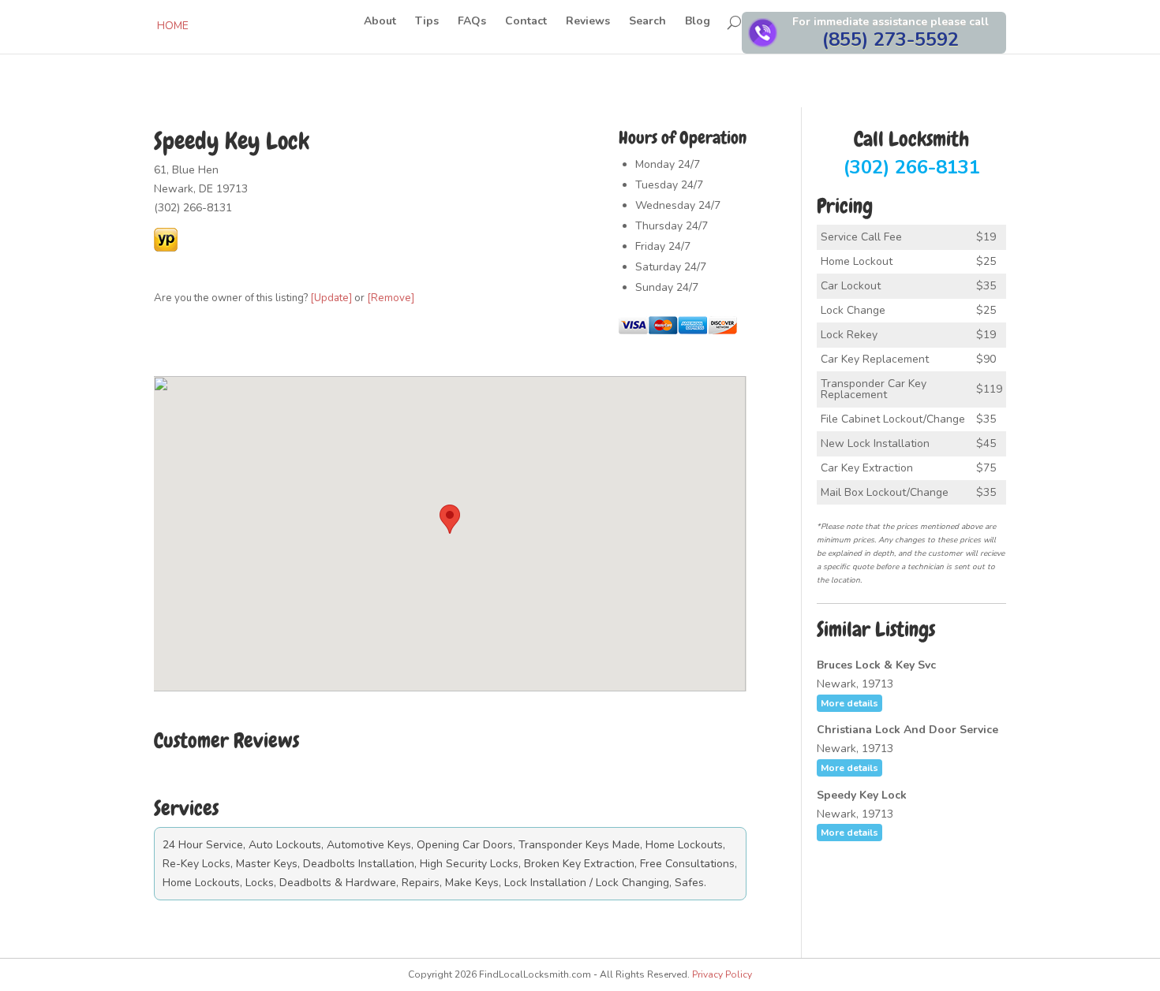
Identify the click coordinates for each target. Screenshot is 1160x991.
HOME (173, 25)
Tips (427, 22)
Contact (526, 22)
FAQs (472, 22)
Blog (697, 22)
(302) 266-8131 (912, 154)
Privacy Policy (722, 974)
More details (849, 703)
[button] (450, 519)
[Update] (331, 298)
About (380, 22)
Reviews (588, 22)
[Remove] (390, 298)
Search (647, 22)
